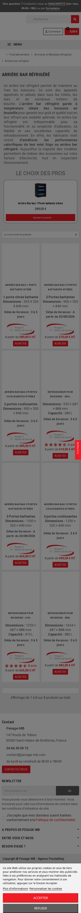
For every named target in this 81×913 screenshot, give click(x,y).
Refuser (40, 908)
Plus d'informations (15, 888)
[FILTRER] (78, 457)
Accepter (40, 898)
